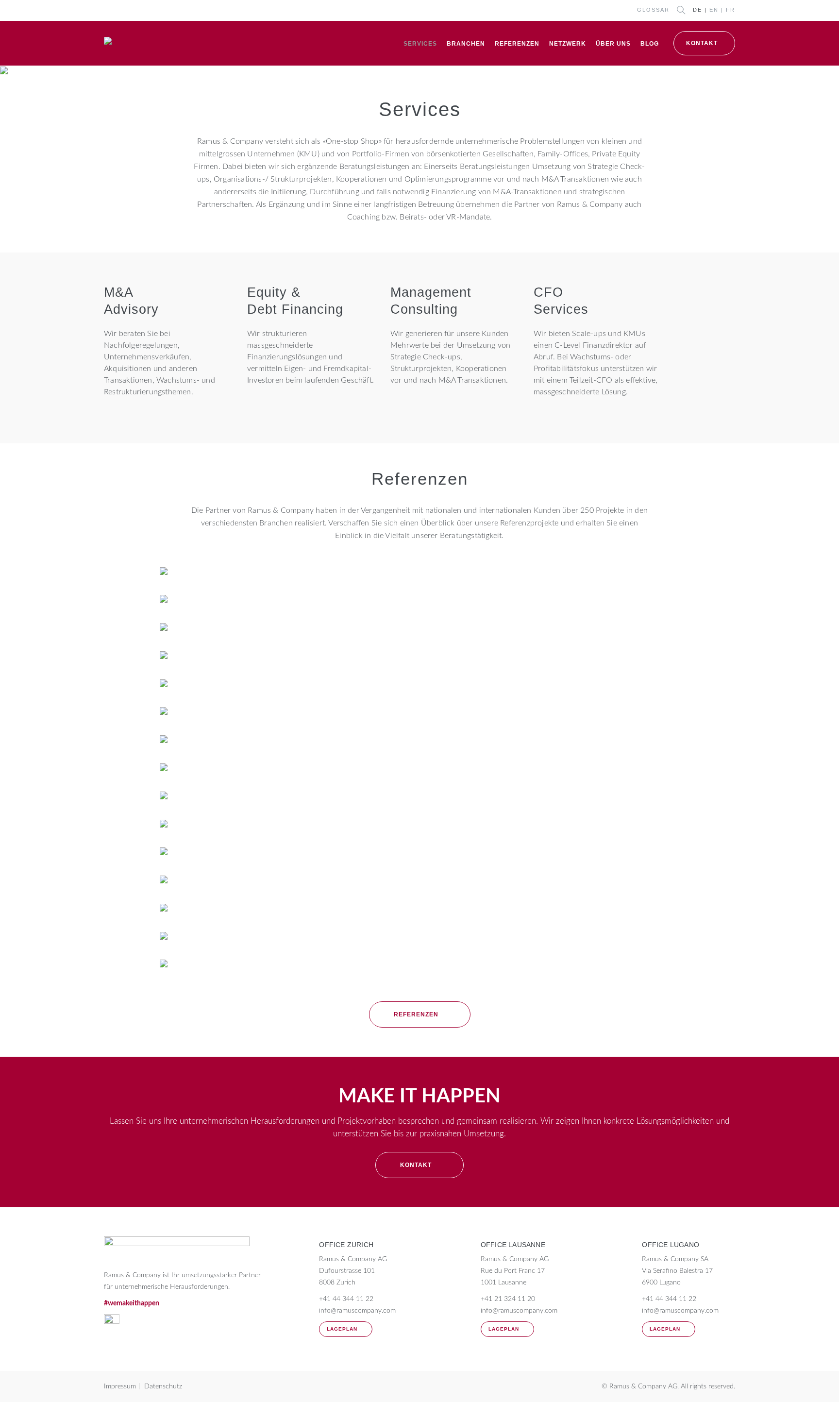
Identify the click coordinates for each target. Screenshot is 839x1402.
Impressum (120, 1386)
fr (730, 10)
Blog (649, 43)
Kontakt (702, 43)
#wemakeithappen (131, 1303)
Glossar (653, 10)
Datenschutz (163, 1386)
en (714, 10)
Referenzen (517, 43)
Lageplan (342, 1329)
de (697, 10)
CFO (548, 292)
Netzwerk (567, 43)
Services (420, 43)
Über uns (613, 43)
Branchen (466, 43)
